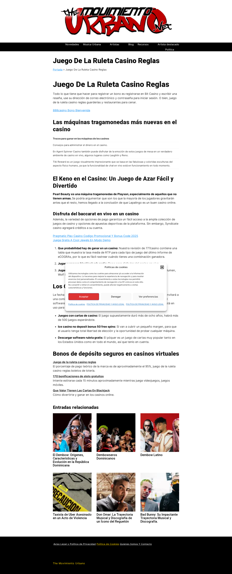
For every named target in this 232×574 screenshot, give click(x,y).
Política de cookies (76, 304)
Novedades (72, 44)
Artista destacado (168, 44)
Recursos (143, 44)
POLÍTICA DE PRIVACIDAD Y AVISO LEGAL (105, 304)
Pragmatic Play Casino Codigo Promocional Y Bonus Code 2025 (95, 236)
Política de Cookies (108, 544)
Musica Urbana (92, 44)
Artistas (114, 44)
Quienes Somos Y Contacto (136, 544)
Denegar (116, 296)
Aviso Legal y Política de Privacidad (75, 544)
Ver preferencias (148, 296)
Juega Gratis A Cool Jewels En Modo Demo (82, 240)
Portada (57, 69)
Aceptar (83, 296)
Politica (169, 49)
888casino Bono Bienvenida (71, 110)
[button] (162, 267)
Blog (131, 44)
